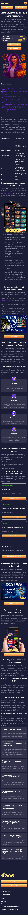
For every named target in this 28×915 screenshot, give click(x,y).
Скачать (22, 7)
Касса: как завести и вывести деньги (11, 97)
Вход (7, 7)
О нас (2, 898)
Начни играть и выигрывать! (14, 556)
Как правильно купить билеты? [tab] (11, 792)
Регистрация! (14, 44)
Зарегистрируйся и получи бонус (14, 517)
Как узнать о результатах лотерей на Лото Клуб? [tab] (12, 836)
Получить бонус (14, 535)
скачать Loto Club (8, 193)
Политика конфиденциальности (10, 906)
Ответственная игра (6, 904)
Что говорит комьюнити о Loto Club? (11, 107)
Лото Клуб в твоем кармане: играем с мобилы (13, 106)
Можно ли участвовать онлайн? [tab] (11, 762)
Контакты (3, 901)
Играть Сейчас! (14, 48)
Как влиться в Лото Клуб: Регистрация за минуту (14, 91)
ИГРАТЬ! (14, 654)
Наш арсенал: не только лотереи (12, 96)
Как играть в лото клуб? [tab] (12, 729)
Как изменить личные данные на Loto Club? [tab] (11, 776)
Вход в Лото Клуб (6, 300)
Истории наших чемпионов (10, 109)
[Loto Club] (5, 3)
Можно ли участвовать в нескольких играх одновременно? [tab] (12, 806)
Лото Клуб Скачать (6, 891)
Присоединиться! (14, 336)
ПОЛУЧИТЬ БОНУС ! (14, 603)
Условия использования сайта (9, 909)
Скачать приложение (14, 498)
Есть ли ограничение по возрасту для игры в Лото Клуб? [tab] (13, 851)
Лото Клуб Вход (5, 894)
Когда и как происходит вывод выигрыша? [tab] (11, 822)
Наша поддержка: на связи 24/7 (10, 111)
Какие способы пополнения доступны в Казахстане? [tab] (12, 743)
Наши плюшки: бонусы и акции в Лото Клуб (13, 102)
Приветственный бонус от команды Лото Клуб (15, 104)
